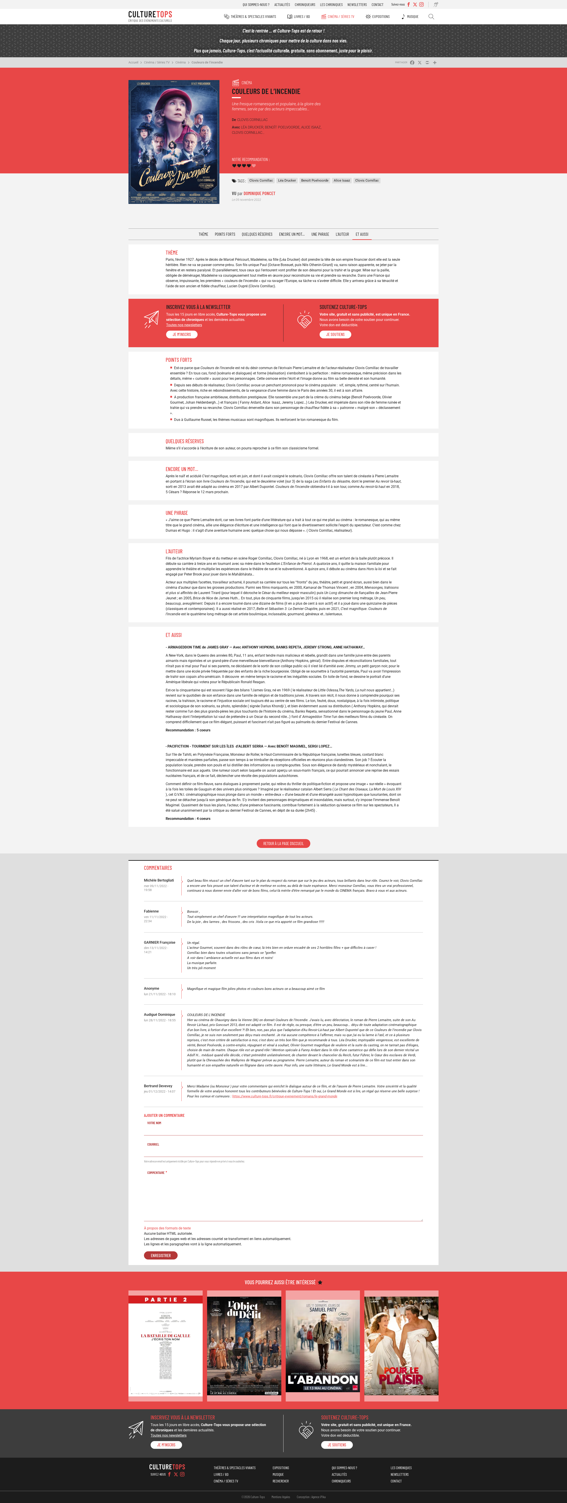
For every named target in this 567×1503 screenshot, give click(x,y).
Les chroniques (331, 4)
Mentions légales (281, 1497)
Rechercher (431, 16)
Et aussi (362, 234)
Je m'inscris (182, 334)
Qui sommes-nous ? (256, 4)
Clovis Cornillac (261, 180)
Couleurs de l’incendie (207, 62)
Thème (203, 234)
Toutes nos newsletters (184, 325)
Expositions (381, 16)
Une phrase (320, 234)
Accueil (133, 62)
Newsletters (357, 4)
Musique (413, 16)
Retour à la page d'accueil (283, 843)
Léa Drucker (287, 180)
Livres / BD (302, 16)
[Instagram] (182, 1474)
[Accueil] (150, 16)
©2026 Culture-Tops (253, 1497)
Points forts (225, 234)
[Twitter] (176, 1474)
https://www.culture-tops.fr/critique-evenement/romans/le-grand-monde (284, 1096)
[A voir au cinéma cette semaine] (165, 1346)
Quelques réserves (257, 234)
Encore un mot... (292, 234)
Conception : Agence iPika (311, 1497)
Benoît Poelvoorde (314, 180)
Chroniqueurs (305, 4)
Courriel (153, 1144)
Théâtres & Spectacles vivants (253, 16)
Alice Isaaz (342, 180)
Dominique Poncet (259, 193)
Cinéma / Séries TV (341, 16)
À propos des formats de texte (167, 1228)
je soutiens (335, 334)
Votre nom (154, 1123)
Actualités (282, 4)
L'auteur (342, 234)
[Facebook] (169, 1474)
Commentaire (156, 1172)
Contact (377, 4)
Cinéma (180, 62)
